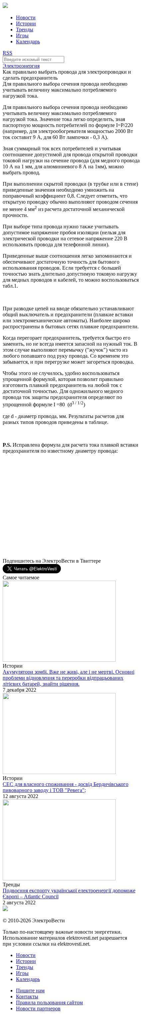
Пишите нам (30, 990)
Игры (22, 35)
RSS (7, 53)
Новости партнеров (38, 1008)
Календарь (28, 41)
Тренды (24, 29)
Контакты (27, 996)
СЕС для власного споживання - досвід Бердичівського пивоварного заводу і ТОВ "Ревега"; (65, 787)
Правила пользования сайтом (49, 1002)
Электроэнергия (21, 66)
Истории (26, 23)
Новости (26, 17)
